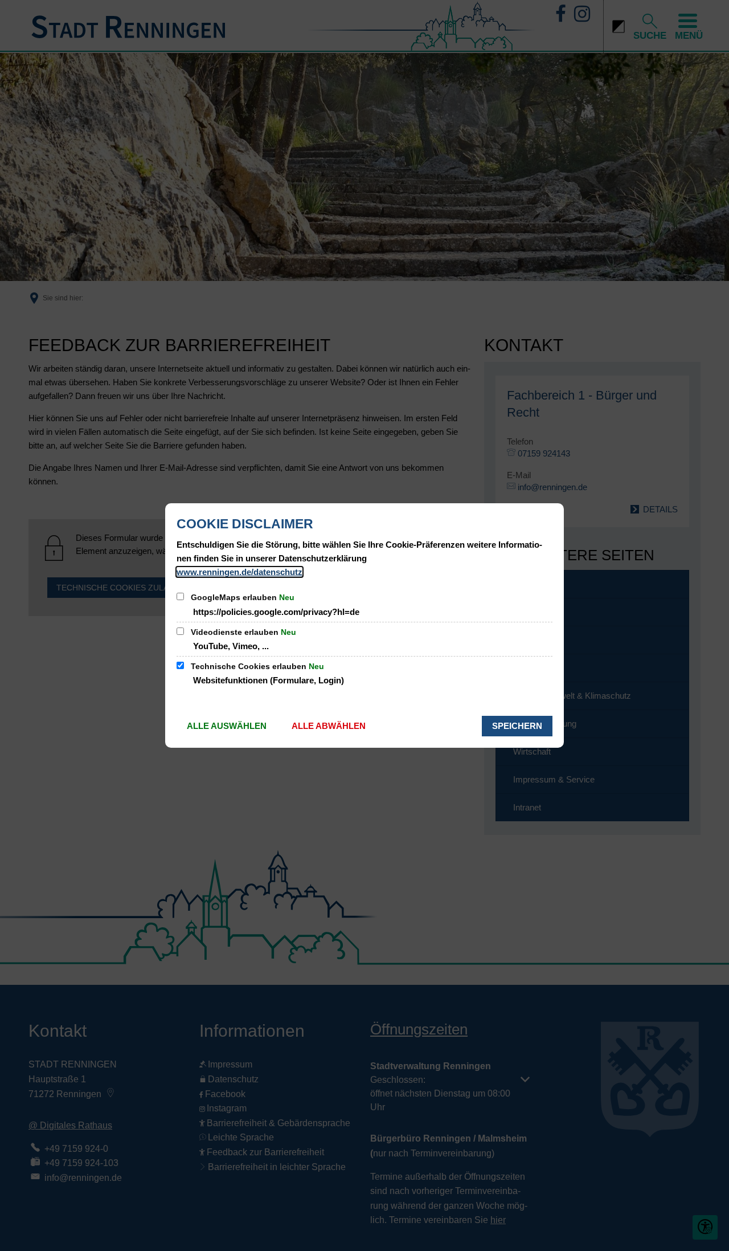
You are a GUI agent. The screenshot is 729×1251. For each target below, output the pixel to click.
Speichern (517, 726)
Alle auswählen (227, 726)
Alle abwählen (329, 726)
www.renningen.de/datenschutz (239, 572)
